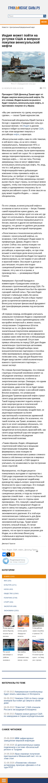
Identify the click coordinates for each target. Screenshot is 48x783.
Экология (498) (10, 606)
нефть (16, 134)
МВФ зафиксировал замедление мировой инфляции (19, 739)
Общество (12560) (11, 593)
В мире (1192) (9, 576)
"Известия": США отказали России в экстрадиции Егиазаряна (22, 708)
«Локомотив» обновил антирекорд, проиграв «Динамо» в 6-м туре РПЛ (22, 765)
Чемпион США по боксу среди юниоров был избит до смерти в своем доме (24, 700)
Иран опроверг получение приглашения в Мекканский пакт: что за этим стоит (22, 756)
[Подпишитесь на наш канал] (15, 564)
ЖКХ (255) (7, 581)
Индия (26, 126)
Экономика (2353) (11, 611)
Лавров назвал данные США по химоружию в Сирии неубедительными (24, 715)
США (41, 129)
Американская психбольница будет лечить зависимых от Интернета (23, 693)
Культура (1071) (10, 585)
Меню (44, 22)
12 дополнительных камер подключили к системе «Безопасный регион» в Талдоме (22, 747)
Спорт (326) (8, 602)
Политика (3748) (10, 598)
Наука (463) (8, 589)
